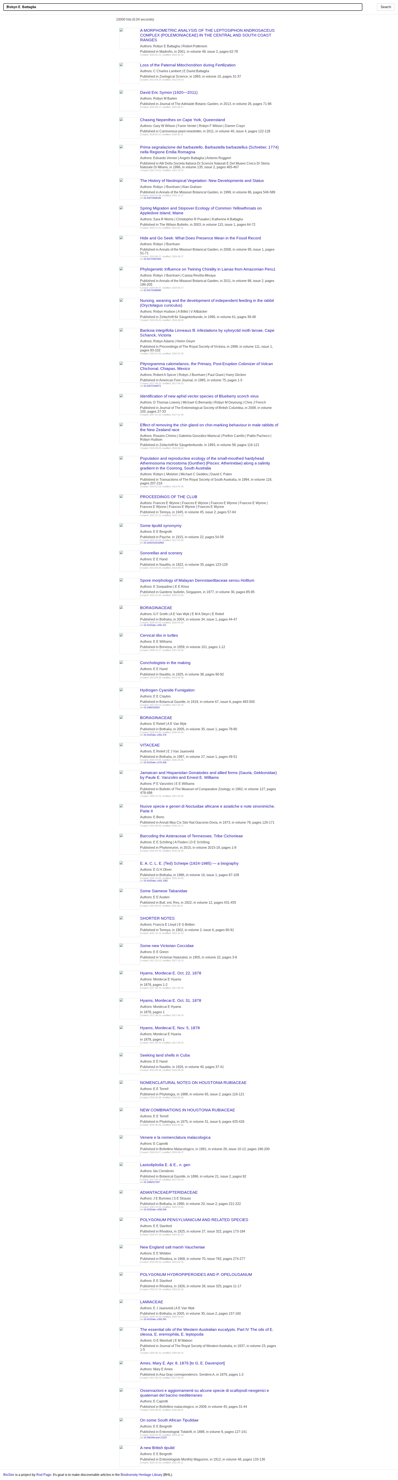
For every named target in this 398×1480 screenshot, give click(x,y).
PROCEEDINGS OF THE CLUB (168, 497)
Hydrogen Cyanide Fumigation (167, 690)
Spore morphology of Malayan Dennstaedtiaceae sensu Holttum (197, 580)
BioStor (8, 1474)
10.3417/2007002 (152, 259)
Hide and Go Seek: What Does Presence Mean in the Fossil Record (200, 238)
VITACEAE (150, 745)
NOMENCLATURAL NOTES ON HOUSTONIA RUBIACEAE (193, 1082)
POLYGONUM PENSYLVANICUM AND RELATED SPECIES (194, 1220)
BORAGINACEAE (156, 608)
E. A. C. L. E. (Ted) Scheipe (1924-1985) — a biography (189, 863)
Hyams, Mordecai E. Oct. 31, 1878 (170, 1000)
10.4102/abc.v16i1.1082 (156, 880)
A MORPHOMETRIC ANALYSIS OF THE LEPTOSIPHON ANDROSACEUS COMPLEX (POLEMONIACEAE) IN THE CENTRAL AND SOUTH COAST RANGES (207, 35)
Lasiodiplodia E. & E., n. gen (165, 1165)
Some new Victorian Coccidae (167, 946)
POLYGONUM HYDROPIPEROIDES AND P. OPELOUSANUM (196, 1274)
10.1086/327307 (152, 1182)
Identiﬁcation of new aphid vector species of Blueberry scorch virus (199, 396)
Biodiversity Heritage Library (141, 1474)
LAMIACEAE (151, 1302)
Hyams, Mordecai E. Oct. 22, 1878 (170, 973)
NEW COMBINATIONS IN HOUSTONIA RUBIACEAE (187, 1110)
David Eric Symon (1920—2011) (169, 92)
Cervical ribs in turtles (159, 635)
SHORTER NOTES (157, 918)
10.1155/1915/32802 (154, 542)
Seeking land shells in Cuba (165, 1055)
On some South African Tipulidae (169, 1420)
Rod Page (43, 1474)
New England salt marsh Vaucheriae (172, 1247)
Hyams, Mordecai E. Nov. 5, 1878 (170, 1028)
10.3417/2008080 (152, 290)
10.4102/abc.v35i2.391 (155, 1319)
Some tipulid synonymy (161, 525)
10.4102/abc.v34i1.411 (155, 625)
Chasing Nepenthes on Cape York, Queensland (182, 120)
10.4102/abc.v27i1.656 (155, 762)
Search (386, 7)
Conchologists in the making (165, 663)
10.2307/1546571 (152, 386)
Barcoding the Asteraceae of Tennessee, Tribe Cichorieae (191, 836)
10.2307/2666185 (152, 198)
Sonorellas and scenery (161, 553)
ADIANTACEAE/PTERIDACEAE (169, 1192)
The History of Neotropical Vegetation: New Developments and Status (202, 180)
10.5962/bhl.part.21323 (155, 1437)
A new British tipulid (157, 1448)
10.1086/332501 (152, 707)
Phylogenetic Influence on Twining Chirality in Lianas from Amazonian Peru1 (207, 269)
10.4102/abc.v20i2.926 (155, 1209)
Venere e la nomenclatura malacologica (175, 1137)
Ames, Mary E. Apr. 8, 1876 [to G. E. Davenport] (182, 1363)
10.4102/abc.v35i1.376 (155, 735)
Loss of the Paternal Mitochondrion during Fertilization (188, 65)
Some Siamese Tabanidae (163, 891)
